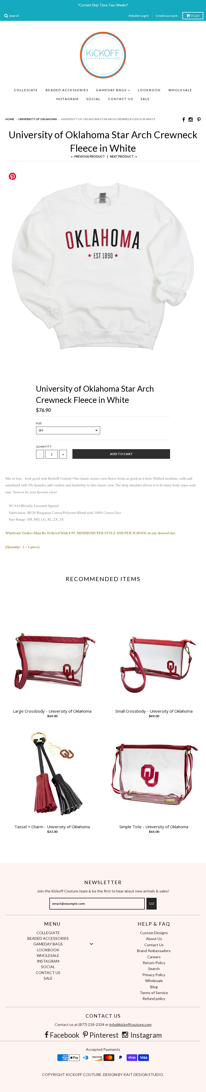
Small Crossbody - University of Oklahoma (154, 711)
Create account (167, 16)
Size (39, 423)
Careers (154, 956)
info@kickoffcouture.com (130, 1024)
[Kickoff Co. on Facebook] (183, 119)
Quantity (44, 446)
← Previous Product (88, 156)
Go (151, 903)
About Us (154, 938)
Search (154, 968)
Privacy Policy (153, 974)
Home (9, 119)
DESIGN (110, 1074)
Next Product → (123, 156)
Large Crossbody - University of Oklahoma (52, 711)
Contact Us (154, 944)
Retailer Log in (139, 16)
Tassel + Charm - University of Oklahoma (52, 826)
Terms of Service (154, 992)
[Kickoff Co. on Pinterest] (199, 119)
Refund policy (153, 998)
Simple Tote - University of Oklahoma (153, 826)
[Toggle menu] (91, 944)
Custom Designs (154, 932)
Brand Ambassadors (154, 950)
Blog (154, 986)
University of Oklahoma (37, 119)
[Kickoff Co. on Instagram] (191, 119)
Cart (195, 16)
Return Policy (154, 962)
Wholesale (154, 980)
